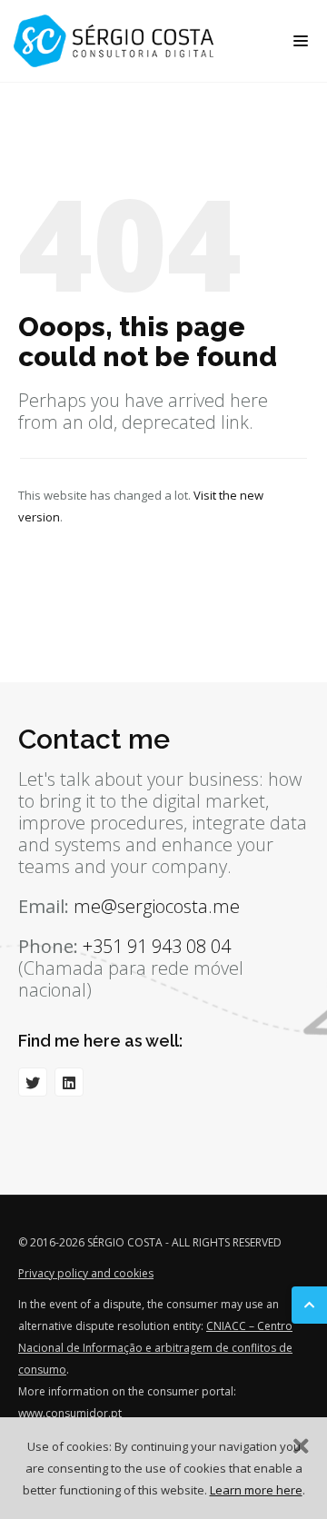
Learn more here (256, 1490)
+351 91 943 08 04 (157, 946)
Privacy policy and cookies (86, 1273)
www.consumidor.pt (70, 1413)
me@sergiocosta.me (157, 906)
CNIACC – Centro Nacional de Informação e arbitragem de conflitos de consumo (155, 1347)
